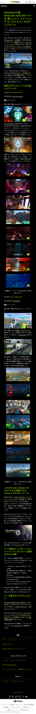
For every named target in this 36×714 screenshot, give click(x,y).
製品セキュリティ (13, 710)
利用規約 (6, 707)
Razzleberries (16, 301)
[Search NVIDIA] (5, 1)
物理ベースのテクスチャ (23, 330)
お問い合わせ (24, 710)
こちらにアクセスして (20, 607)
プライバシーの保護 (7, 705)
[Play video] (18, 60)
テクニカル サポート (17, 681)
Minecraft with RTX (20, 30)
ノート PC (22, 640)
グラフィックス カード (9, 640)
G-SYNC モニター (7, 644)
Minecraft (9, 40)
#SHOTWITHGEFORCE (9, 665)
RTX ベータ (26, 602)
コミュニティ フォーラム (18, 660)
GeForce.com (19, 626)
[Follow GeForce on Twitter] (23, 697)
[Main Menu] (2, 2)
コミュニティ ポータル (9, 669)
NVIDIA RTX (21, 32)
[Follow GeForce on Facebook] (10, 697)
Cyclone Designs (17, 96)
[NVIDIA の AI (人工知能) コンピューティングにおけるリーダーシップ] (15, 2)
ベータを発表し (16, 40)
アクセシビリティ (15, 707)
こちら (18, 545)
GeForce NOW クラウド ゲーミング (13, 649)
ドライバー (5, 681)
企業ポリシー (27, 707)
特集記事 (11, 30)
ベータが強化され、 (25, 73)
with (21, 602)
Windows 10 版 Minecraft (11, 602)
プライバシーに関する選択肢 (24, 705)
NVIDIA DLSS (14, 32)
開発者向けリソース (25, 669)
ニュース (5, 660)
